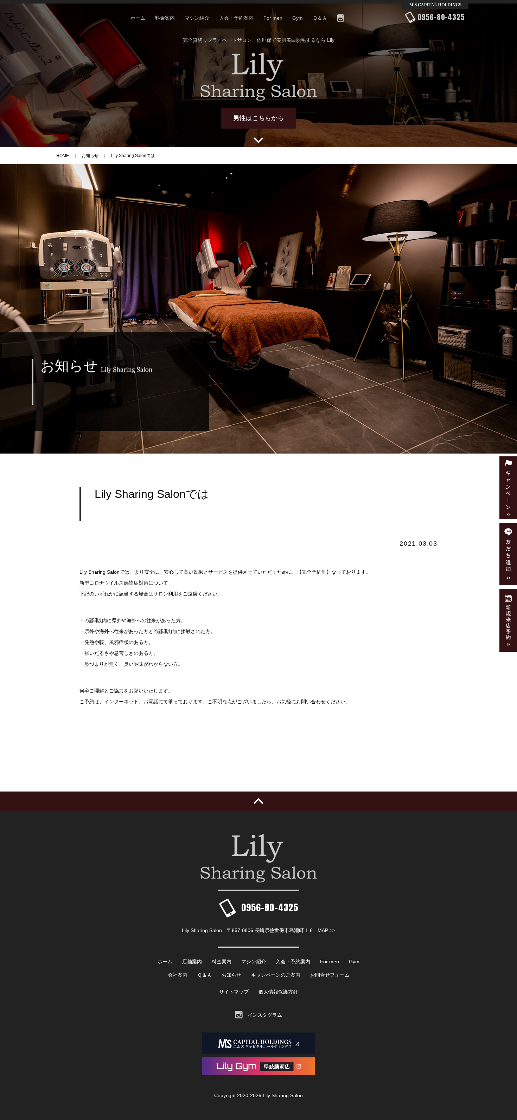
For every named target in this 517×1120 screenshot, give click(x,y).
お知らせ (90, 155)
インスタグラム (262, 1015)
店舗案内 (192, 961)
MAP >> (326, 930)
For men (272, 18)
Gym (297, 18)
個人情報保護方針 (278, 992)
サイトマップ (234, 992)
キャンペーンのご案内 (275, 975)
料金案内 (165, 18)
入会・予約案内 (236, 18)
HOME (62, 155)
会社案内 (177, 975)
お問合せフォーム (330, 975)
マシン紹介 (197, 18)
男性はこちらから (258, 118)
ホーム (137, 18)
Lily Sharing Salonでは (133, 155)
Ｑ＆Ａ (320, 18)
